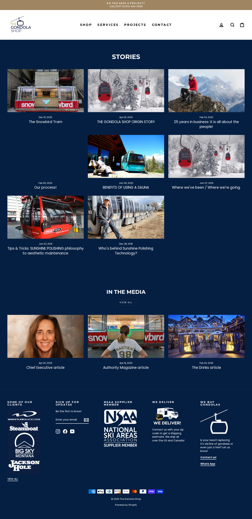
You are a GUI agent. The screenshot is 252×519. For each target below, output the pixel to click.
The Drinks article (206, 367)
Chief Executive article (45, 367)
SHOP (86, 25)
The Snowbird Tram (45, 121)
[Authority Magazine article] (126, 336)
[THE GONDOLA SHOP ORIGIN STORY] (126, 90)
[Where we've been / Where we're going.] (206, 156)
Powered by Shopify (126, 504)
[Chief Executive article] (45, 336)
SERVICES (108, 25)
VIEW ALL (12, 479)
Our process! (45, 187)
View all (126, 302)
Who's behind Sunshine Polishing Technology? (126, 251)
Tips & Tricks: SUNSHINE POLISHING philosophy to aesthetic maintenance (45, 251)
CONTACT (162, 25)
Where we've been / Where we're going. (206, 187)
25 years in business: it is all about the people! (206, 124)
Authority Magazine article (126, 367)
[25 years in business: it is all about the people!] (206, 90)
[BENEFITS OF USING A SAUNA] (126, 156)
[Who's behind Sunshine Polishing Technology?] (126, 217)
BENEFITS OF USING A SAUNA (126, 187)
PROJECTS (135, 25)
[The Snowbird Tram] (45, 90)
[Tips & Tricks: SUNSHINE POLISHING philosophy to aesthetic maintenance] (45, 217)
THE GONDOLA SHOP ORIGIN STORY (126, 121)
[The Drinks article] (206, 336)
